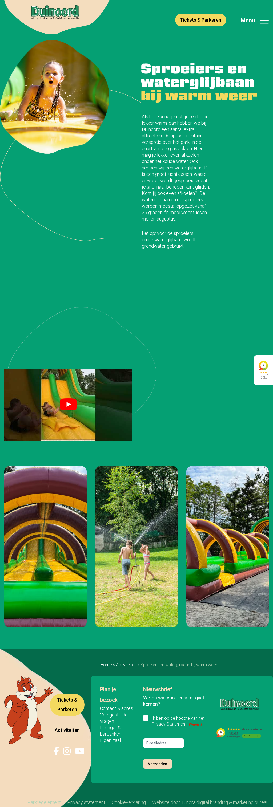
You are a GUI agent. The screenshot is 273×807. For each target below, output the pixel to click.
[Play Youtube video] (68, 405)
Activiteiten (126, 664)
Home (106, 664)
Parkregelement (44, 802)
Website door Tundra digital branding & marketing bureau (210, 802)
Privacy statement (86, 802)
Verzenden (157, 764)
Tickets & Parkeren (200, 20)
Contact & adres (116, 708)
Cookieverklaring (129, 802)
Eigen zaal (110, 740)
